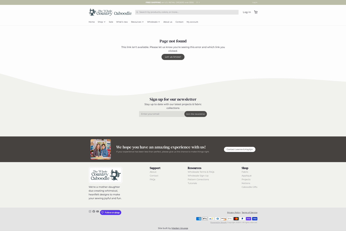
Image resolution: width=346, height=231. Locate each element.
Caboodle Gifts (249, 187)
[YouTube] (97, 212)
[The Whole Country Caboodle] (110, 12)
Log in (254, 2)
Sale (111, 22)
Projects (246, 179)
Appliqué (247, 175)
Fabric (245, 172)
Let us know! (173, 56)
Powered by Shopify (218, 222)
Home (92, 22)
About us (167, 22)
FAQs (152, 179)
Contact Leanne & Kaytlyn (240, 149)
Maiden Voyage (180, 228)
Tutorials (192, 183)
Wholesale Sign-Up (198, 175)
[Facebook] (93, 212)
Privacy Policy (234, 212)
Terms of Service (249, 212)
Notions (246, 183)
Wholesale (152, 22)
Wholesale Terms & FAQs (201, 172)
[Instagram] (90, 212)
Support (155, 168)
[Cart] (254, 12)
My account (192, 22)
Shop (100, 22)
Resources (136, 22)
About (153, 172)
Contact (179, 22)
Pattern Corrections (198, 179)
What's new (122, 22)
